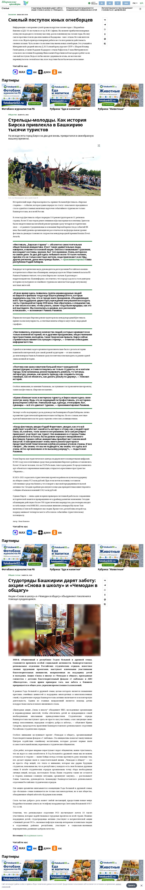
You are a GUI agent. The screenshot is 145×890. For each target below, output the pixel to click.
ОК (110, 3)
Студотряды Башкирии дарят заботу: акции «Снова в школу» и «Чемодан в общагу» (47, 9)
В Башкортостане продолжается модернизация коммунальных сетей (81, 9)
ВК (102, 3)
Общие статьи (14, 575)
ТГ (118, 3)
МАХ (126, 3)
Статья (5, 8)
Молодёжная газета (33, 835)
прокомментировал (74, 259)
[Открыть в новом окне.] (19, 72)
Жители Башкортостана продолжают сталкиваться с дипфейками (117, 9)
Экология (12, 15)
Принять (131, 885)
